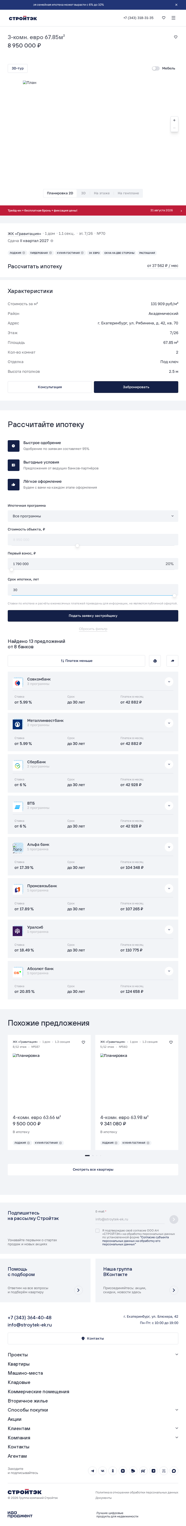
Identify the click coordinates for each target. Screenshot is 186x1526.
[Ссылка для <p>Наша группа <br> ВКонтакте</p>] (140, 1280)
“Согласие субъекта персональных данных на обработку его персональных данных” (135, 1241)
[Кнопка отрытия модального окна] (78, 1290)
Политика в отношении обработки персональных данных (136, 1492)
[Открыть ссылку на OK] (112, 1471)
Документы (103, 1498)
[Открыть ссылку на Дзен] (123, 1471)
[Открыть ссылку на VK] (102, 1471)
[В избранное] (163, 18)
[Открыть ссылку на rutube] (143, 1471)
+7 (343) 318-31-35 (138, 18)
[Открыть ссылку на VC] (163, 1471)
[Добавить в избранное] (175, 37)
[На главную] (23, 18)
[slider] (91, 569)
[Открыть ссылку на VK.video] (153, 1471)
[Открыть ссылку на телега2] (92, 1471)
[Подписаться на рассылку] (173, 1219)
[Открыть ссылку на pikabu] (133, 1471)
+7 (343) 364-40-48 (29, 1317)
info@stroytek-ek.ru (30, 1325)
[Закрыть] (176, 5)
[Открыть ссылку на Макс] (173, 1471)
